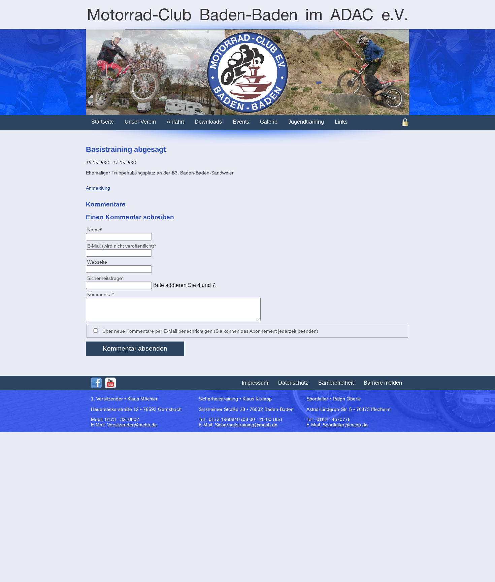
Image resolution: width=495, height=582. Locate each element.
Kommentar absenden (135, 348)
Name (97, 229)
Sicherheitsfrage (105, 278)
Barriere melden (383, 383)
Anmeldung (98, 188)
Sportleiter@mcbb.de (345, 424)
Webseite (97, 262)
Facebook (96, 383)
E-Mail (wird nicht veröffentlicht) (121, 246)
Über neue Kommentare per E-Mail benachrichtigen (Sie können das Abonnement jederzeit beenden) (210, 331)
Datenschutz (293, 383)
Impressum (255, 383)
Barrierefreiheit (336, 383)
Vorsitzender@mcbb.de (132, 424)
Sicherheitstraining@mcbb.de (246, 424)
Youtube (110, 383)
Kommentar (100, 294)
